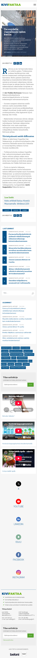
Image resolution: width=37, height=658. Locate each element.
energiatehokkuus (16, 351)
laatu (14, 358)
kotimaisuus (6, 358)
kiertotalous (29, 354)
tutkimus (26, 364)
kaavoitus (5, 354)
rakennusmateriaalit (9, 361)
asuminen (16, 348)
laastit (6, 210)
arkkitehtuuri (6, 348)
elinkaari (5, 351)
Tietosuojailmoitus (8, 640)
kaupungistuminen (17, 354)
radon (16, 210)
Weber (24, 210)
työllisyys (5, 367)
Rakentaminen (22, 361)
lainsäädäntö (22, 358)
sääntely (18, 364)
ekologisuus (25, 348)
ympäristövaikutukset (17, 367)
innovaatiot (28, 351)
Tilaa (30, 384)
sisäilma (11, 364)
